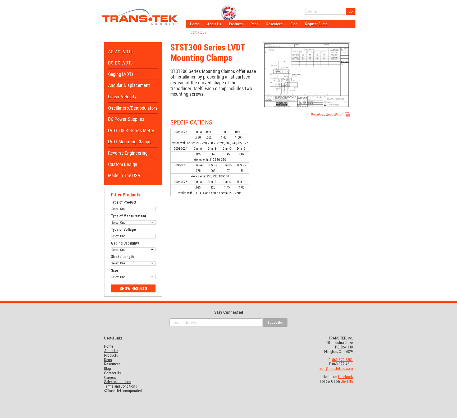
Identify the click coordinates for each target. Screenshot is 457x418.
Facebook (345, 377)
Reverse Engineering (128, 153)
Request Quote (316, 24)
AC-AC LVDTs (120, 51)
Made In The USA (124, 175)
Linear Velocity (122, 96)
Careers (110, 377)
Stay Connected (228, 312)
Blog (294, 24)
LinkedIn (347, 381)
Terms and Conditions (120, 386)
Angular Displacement (129, 85)
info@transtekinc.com (336, 368)
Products (236, 24)
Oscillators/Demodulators (133, 108)
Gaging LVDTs (121, 74)
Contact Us (198, 32)
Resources (274, 24)
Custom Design (122, 164)
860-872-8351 (342, 360)
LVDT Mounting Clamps (130, 141)
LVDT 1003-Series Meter (131, 130)
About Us (214, 24)
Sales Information (117, 382)
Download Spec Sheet (326, 114)
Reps (254, 24)
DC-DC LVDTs (120, 63)
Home (194, 24)
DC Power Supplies (126, 119)
